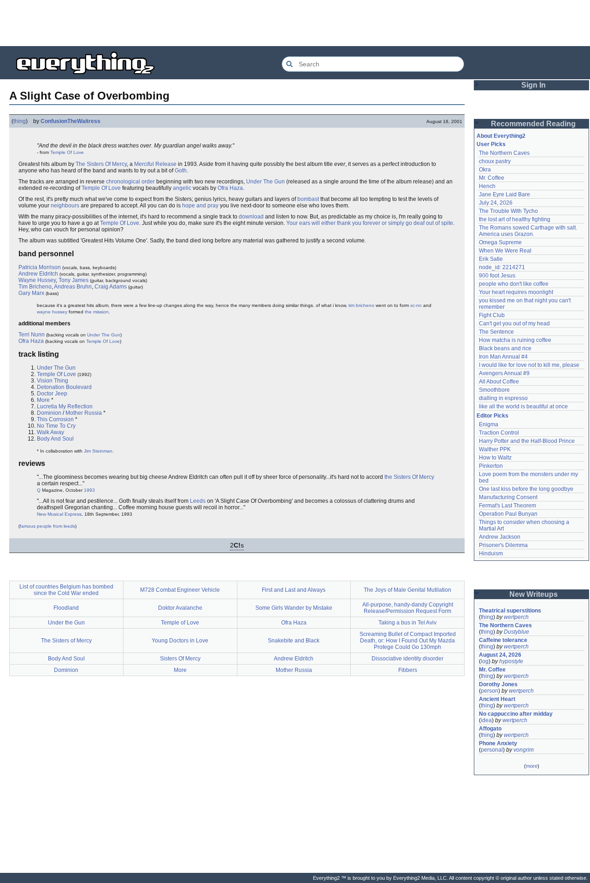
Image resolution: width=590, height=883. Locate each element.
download (251, 216)
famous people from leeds (47, 526)
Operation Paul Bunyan (508, 514)
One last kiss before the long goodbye (526, 489)
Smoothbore (494, 390)
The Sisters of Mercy (66, 640)
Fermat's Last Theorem (507, 505)
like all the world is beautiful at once (523, 406)
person (489, 691)
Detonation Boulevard (64, 387)
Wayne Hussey (37, 280)
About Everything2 (501, 136)
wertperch (516, 617)
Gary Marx (31, 293)
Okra (485, 169)
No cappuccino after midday (516, 714)
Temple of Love (180, 622)
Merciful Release (155, 164)
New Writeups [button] (533, 594)
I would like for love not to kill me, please (529, 365)
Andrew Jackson (499, 537)
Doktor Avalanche (180, 608)
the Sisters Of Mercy (409, 477)
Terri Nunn (31, 334)
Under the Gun (66, 622)
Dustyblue (516, 632)
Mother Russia (83, 413)
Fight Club (492, 315)
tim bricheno (361, 305)
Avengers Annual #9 (504, 373)
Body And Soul (55, 439)
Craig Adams (110, 286)
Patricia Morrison (39, 267)
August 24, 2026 (500, 655)
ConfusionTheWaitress (70, 121)
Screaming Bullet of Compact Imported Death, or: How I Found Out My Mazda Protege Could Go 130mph (408, 640)
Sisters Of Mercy (180, 658)
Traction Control (499, 433)
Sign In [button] (533, 85)
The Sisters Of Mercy (101, 164)
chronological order (130, 181)
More (43, 400)
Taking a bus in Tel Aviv (407, 622)
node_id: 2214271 (502, 267)
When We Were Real (505, 250)
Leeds (198, 501)
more (531, 766)
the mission (97, 311)
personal (492, 750)
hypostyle (511, 661)
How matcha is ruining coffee (515, 340)
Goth (181, 170)
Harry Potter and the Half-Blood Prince (527, 441)
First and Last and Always (293, 590)
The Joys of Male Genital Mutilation (407, 590)
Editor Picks (492, 415)
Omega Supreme (500, 242)
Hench (487, 186)
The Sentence (496, 332)
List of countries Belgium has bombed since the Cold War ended (66, 589)
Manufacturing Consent (508, 497)
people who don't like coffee (514, 284)
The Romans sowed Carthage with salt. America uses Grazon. (528, 230)
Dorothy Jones (498, 684)
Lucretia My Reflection (65, 406)
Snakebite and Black (293, 640)
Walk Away (50, 432)
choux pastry (495, 161)
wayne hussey (52, 311)
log (485, 661)
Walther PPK (495, 449)
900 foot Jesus (497, 275)
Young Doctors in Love (180, 640)
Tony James (73, 280)
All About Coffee (499, 381)
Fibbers (407, 670)
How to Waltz (495, 457)
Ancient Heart (497, 699)
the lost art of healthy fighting (514, 219)
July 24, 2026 (496, 203)
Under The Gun (265, 181)
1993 (89, 490)
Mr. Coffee (491, 178)
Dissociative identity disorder (407, 658)
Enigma (488, 424)
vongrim (523, 750)
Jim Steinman (98, 450)
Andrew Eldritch (38, 274)
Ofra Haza (230, 188)
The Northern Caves (504, 153)
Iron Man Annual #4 (503, 356)
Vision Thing (52, 380)
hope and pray (200, 205)
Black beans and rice (505, 348)
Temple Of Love (67, 152)
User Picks (491, 144)
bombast (308, 199)
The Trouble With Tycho (508, 211)
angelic (182, 188)
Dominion (49, 413)
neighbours (65, 205)
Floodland (66, 608)
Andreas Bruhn (73, 286)
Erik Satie (491, 259)
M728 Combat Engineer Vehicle (180, 590)
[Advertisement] (295, 23)
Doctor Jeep (52, 393)
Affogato (490, 728)
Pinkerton (491, 466)
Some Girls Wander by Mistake (293, 608)
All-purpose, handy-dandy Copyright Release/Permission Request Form (407, 607)
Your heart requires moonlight (516, 292)
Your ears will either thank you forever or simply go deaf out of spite (369, 223)
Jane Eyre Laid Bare (504, 194)
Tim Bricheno (35, 286)
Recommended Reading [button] (533, 124)
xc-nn (416, 305)
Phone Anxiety (498, 743)
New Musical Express (59, 514)
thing (19, 121)
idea (486, 720)
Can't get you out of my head (514, 323)
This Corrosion (55, 419)
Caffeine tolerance (503, 640)
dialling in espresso (503, 398)
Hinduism (491, 553)
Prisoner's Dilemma (503, 545)
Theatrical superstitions (510, 610)
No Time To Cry (56, 426)
